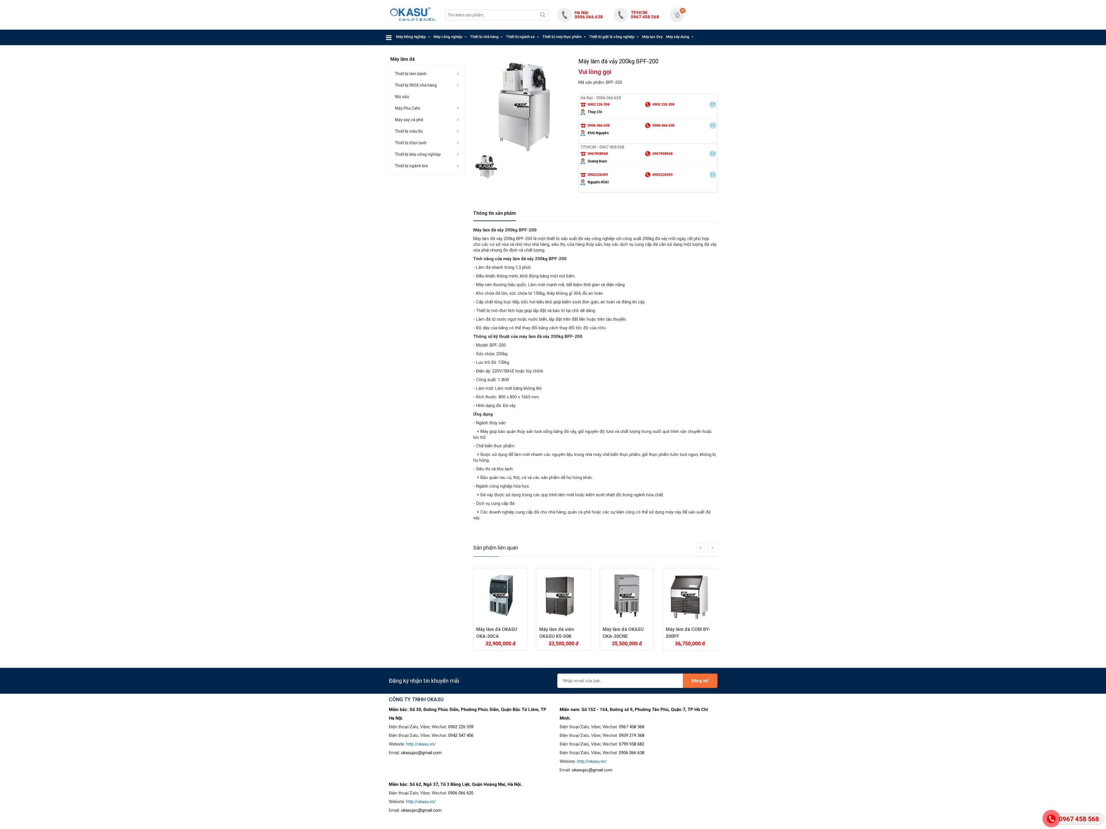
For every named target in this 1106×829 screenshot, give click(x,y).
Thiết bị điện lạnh (411, 142)
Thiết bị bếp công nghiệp (418, 154)
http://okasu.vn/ (421, 744)
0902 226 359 (461, 726)
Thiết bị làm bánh (411, 73)
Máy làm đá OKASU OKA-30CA (496, 633)
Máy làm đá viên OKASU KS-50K (556, 633)
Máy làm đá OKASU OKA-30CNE (623, 633)
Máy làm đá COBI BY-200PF (688, 633)
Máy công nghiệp (448, 37)
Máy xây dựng (677, 37)
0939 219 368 (631, 735)
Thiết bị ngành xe (520, 37)
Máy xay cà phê (409, 119)
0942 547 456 (461, 735)
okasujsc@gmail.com (421, 752)
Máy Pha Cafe (407, 108)
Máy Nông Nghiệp (411, 37)
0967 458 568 (631, 726)
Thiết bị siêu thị (409, 131)
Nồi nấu (402, 96)
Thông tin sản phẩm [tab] (494, 213)
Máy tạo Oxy (652, 37)
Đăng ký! (700, 680)
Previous (477, 140)
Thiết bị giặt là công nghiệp (612, 37)
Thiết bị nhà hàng (484, 37)
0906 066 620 (461, 793)
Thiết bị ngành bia (411, 165)
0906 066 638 (631, 752)
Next (565, 140)
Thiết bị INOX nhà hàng (416, 85)
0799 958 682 (631, 744)
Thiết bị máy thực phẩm (562, 37)
